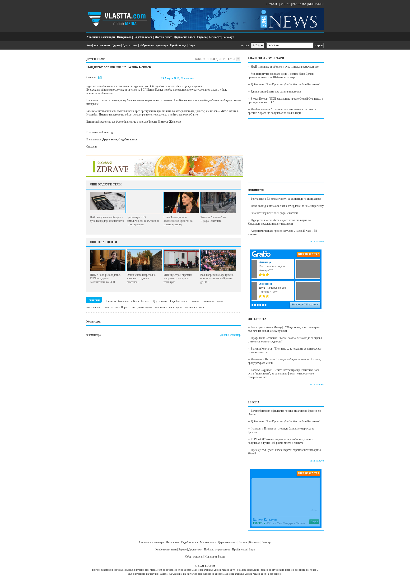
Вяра (191, 45)
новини (195, 301)
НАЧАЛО (272, 4)
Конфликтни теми (98, 45)
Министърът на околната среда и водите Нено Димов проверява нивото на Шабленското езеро (281, 75)
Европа (202, 37)
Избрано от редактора (154, 45)
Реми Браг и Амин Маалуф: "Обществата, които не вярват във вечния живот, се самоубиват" (284, 329)
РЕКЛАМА (299, 4)
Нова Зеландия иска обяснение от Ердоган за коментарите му (287, 206)
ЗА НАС (285, 4)
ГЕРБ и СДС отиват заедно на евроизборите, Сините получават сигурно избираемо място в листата (280, 441)
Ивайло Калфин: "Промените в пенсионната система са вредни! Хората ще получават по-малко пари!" (282, 111)
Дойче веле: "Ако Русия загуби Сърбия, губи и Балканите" (286, 84)
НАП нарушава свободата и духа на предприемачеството (285, 66)
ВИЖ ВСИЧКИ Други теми (215, 59)
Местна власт (163, 37)
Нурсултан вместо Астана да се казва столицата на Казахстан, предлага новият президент (279, 221)
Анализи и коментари (100, 37)
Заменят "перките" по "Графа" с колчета (274, 213)
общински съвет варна (168, 307)
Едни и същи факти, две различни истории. (276, 91)
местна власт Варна (116, 307)
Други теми (130, 45)
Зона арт (228, 37)
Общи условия (194, 556)
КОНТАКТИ (316, 4)
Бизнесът (215, 37)
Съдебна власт (143, 37)
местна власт (94, 307)
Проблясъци (178, 45)
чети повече (317, 241)
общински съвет (194, 307)
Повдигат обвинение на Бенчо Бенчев (127, 301)
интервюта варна (142, 307)
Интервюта (124, 37)
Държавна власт (184, 37)
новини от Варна (213, 301)
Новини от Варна (215, 556)
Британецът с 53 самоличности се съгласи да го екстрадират (286, 198)
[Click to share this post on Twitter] (100, 78)
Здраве (116, 45)
